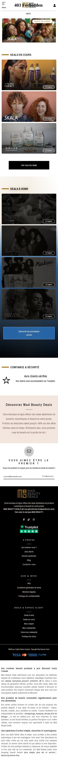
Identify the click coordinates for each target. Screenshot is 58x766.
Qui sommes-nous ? (29, 547)
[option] (29, 380)
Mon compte (29, 623)
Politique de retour (29, 636)
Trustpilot (51, 381)
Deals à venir (29, 615)
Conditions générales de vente (29, 587)
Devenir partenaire (29, 556)
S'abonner (48, 476)
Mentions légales (29, 592)
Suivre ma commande (29, 632)
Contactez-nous (29, 564)
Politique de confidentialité (29, 596)
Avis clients (29, 551)
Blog (29, 560)
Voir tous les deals (29, 165)
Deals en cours (29, 619)
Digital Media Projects (22, 649)
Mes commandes (29, 628)
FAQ (29, 583)
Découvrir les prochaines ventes (29, 333)
